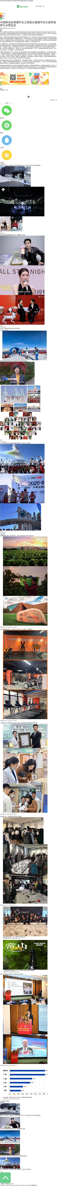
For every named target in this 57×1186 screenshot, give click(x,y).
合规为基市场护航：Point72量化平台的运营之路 (14, 937)
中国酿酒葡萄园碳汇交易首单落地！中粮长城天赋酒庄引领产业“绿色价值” (17, 535)
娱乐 (6, 0)
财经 (20, 0)
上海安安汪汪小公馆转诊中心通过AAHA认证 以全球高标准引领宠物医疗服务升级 (18, 722)
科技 (29, 0)
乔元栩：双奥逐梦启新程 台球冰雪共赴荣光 (10, 328)
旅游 (11, 0)
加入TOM (11, 1183)
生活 (13, 0)
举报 (1, 88)
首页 (1, 0)
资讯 (3, 0)
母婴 (15, 0)
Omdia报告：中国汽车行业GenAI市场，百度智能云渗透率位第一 (18, 1097)
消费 (25, 0)
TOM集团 (2, 1183)
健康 (22, 0)
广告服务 (7, 1183)
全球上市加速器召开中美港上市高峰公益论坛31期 (11, 974)
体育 (8, 0)
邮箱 (32, 0)
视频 (18, 0)
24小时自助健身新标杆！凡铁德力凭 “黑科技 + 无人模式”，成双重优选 (16, 629)
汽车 (27, 0)
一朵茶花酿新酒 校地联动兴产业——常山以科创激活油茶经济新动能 (18, 970)
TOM (1, 330)
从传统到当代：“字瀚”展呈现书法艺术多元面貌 (11, 816)
